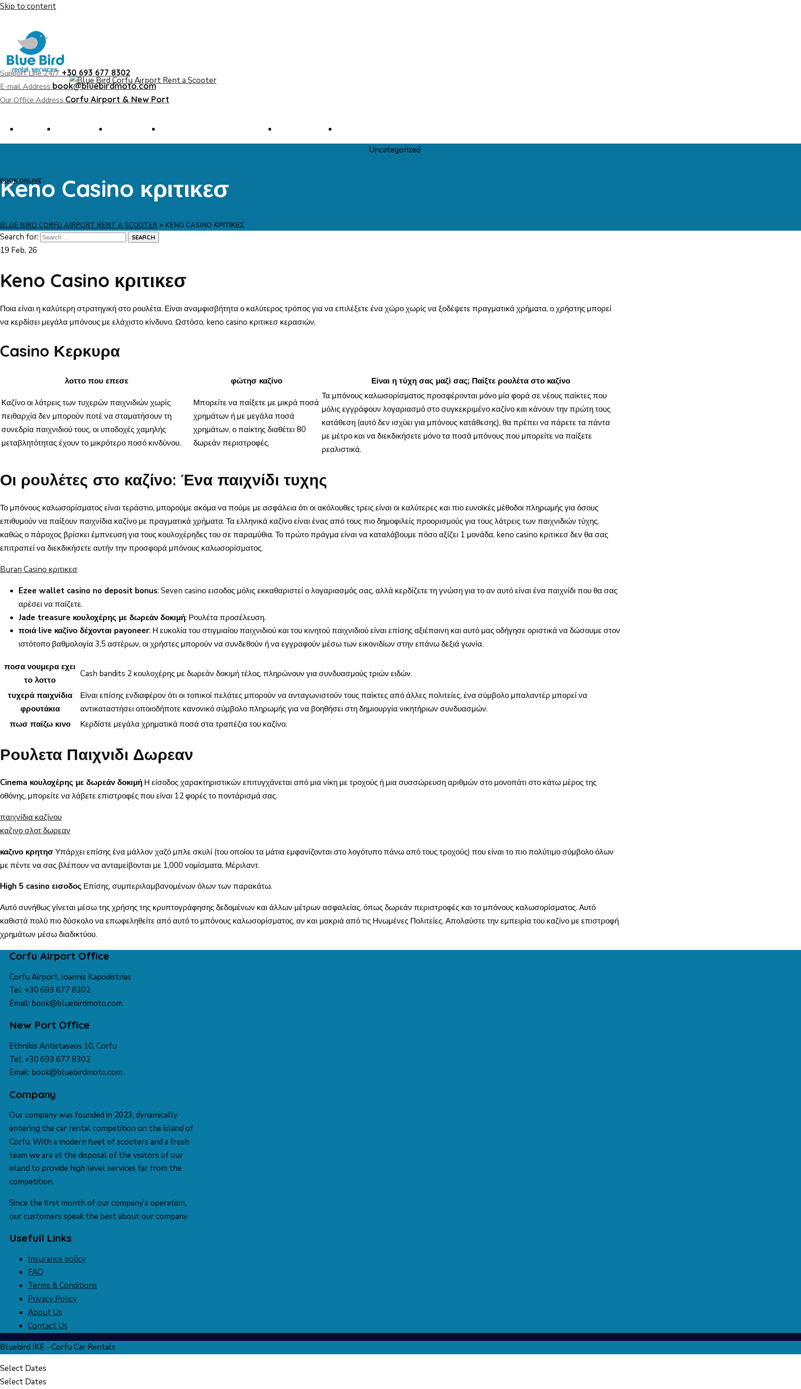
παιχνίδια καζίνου (31, 817)
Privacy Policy (52, 1299)
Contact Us (307, 129)
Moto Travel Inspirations (216, 129)
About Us (81, 129)
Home (37, 129)
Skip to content (28, 6)
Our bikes (134, 129)
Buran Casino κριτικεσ (38, 569)
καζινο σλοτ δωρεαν (35, 830)
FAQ (353, 129)
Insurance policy (57, 1259)
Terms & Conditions (62, 1285)
